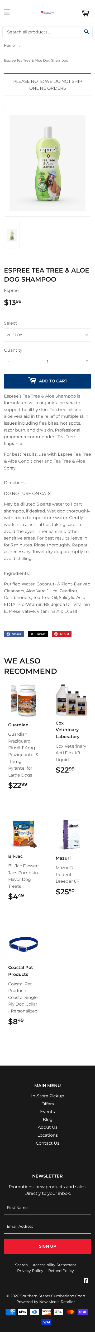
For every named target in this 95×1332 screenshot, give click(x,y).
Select (10, 323)
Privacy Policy (30, 1271)
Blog (48, 1119)
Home (9, 45)
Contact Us (47, 1143)
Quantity (13, 350)
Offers (47, 1103)
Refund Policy (61, 1271)
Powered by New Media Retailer (45, 1302)
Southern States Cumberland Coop (52, 1296)
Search (21, 1265)
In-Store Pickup (47, 1095)
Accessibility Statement (54, 1265)
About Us (48, 1127)
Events (47, 1111)
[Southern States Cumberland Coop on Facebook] (86, 1281)
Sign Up (47, 1246)
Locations (47, 1135)
